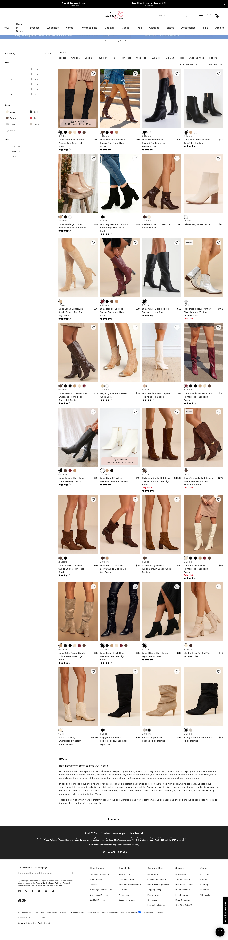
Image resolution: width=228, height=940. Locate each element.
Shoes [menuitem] (170, 27)
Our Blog (204, 885)
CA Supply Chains (77, 912)
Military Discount (182, 890)
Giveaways (152, 900)
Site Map (160, 912)
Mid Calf (170, 58)
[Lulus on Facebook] (32, 891)
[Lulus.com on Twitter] (38, 891)
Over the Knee (196, 58)
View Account (125, 875)
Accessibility (149, 912)
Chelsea (75, 58)
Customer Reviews (127, 900)
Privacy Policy (49, 840)
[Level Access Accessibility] (23, 901)
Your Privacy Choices (129, 912)
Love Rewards (181, 895)
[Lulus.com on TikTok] (53, 891)
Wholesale (205, 895)
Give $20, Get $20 (183, 905)
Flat (113, 58)
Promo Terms (153, 895)
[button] (217, 52)
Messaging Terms (185, 838)
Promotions (124, 895)
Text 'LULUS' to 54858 (114, 852)
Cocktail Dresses (97, 900)
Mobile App (180, 875)
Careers (203, 880)
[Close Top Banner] (225, 4)
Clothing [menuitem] (154, 27)
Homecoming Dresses (100, 875)
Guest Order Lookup (156, 880)
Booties (62, 58)
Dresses (93, 885)
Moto (181, 58)
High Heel (125, 58)
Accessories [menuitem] (188, 27)
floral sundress (78, 775)
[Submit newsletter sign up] (72, 873)
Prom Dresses (96, 880)
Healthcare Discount (184, 885)
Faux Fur (102, 58)
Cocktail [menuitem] (110, 27)
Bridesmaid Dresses (99, 895)
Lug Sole (156, 58)
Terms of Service (170, 838)
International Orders (156, 905)
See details (124, 41)
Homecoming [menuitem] (89, 27)
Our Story (204, 875)
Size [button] (11, 62)
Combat (88, 58)
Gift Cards (123, 890)
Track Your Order (126, 880)
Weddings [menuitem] (53, 27)
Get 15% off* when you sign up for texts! (114, 833)
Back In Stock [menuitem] (19, 27)
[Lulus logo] (114, 15)
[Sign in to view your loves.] (209, 15)
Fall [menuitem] (140, 27)
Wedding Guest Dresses (101, 890)
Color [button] (11, 105)
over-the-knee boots (168, 787)
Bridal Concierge (182, 900)
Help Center (152, 875)
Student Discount (183, 880)
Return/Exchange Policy (158, 885)
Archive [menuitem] (220, 27)
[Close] (225, 899)
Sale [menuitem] (205, 27)
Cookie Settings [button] (93, 912)
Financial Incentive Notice (69, 840)
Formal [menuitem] (70, 27)
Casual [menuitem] (126, 27)
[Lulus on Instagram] (20, 891)
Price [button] (11, 139)
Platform (213, 58)
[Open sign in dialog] (201, 15)
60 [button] (215, 65)
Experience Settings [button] (110, 912)
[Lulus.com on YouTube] (46, 891)
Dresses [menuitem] (34, 27)
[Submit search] (185, 15)
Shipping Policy (154, 890)
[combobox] (192, 65)
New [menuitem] (6, 27)
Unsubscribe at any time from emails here (46, 885)
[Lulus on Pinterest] (26, 891)
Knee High (141, 58)
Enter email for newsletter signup (35, 873)
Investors (204, 890)
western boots (198, 787)
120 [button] (221, 65)
